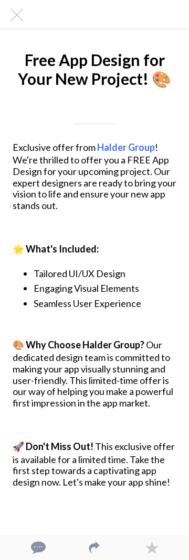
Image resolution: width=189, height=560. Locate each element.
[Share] (94, 547)
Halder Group (126, 147)
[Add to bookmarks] (151, 547)
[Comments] (37, 547)
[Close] (14, 14)
